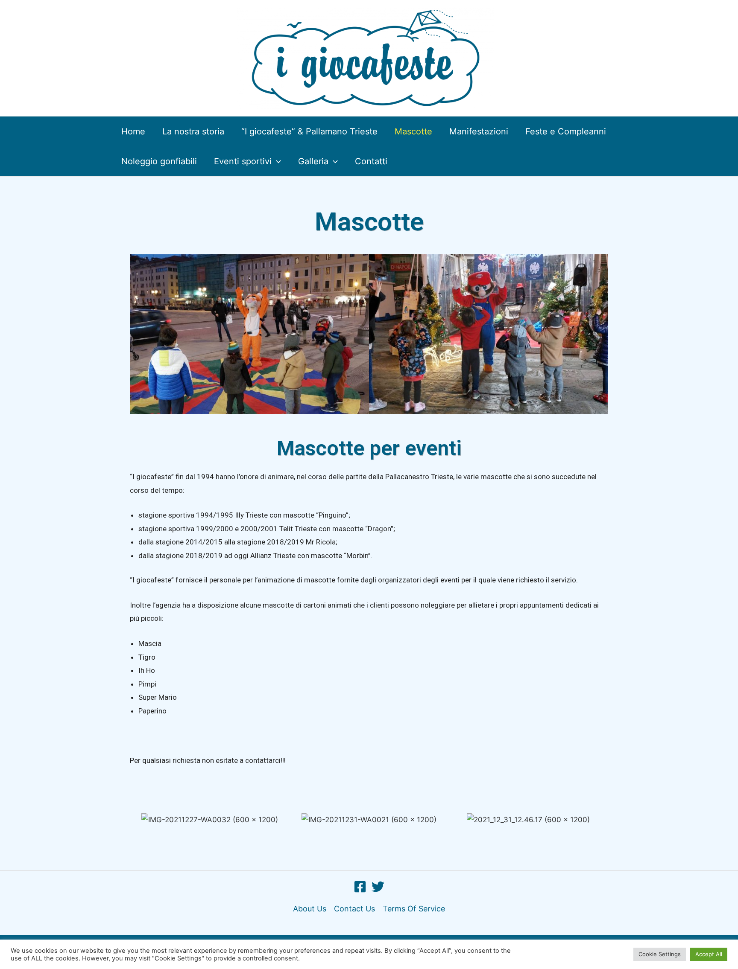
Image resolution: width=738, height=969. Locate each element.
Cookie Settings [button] (659, 954)
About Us (309, 908)
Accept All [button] (708, 954)
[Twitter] (378, 886)
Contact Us (354, 908)
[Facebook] (360, 886)
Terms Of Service (414, 908)
